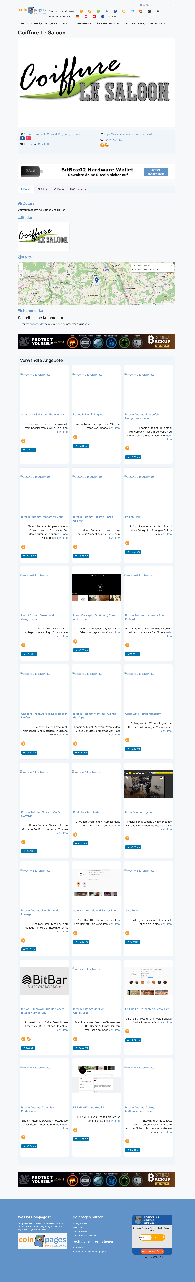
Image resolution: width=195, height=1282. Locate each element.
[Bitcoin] (102, 146)
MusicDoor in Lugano (138, 812)
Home (22, 23)
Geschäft (43, 144)
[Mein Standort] (158, 269)
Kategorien (51, 23)
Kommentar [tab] (80, 189)
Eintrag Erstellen (142, 23)
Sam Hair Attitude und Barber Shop (95, 910)
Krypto (67, 23)
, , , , (52, 134)
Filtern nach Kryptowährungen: (61, 11)
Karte (27, 257)
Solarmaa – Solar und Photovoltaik (42, 414)
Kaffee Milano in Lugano (88, 414)
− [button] (21, 268)
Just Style (131, 910)
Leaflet (141, 304)
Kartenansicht (85, 23)
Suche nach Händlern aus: (59, 16)
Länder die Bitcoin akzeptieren (113, 23)
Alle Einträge (34, 23)
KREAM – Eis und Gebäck (89, 1107)
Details (29, 203)
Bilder (27, 217)
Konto (158, 23)
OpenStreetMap (159, 304)
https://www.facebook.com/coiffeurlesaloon (130, 134)
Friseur (28, 144)
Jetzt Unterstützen (152, 1251)
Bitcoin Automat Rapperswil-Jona (42, 516)
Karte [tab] (60, 189)
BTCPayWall (158, 1257)
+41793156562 (113, 140)
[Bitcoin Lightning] (106, 146)
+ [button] (21, 264)
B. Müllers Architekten (87, 812)
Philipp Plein (133, 516)
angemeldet (37, 324)
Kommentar (33, 310)
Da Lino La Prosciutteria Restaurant (147, 1009)
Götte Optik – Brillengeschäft (143, 713)
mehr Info (62, 431)
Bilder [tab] (44, 189)
